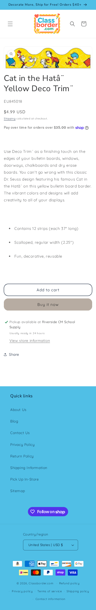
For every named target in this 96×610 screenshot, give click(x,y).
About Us (18, 409)
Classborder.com (41, 583)
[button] (10, 24)
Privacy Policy (22, 444)
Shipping (10, 118)
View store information (29, 340)
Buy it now (48, 304)
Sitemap (17, 491)
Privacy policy (22, 591)
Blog (14, 421)
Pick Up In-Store (24, 479)
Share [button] (14, 354)
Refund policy (69, 583)
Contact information (50, 599)
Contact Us (20, 432)
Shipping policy (78, 591)
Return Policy (22, 456)
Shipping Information (28, 467)
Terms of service (49, 591)
